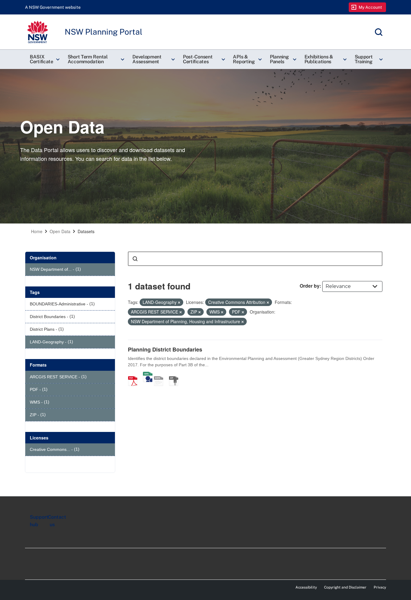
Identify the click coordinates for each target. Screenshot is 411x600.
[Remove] (179, 302)
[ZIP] (176, 375)
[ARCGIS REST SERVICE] (161, 375)
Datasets (86, 231)
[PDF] (135, 375)
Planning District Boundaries (165, 349)
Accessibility (306, 587)
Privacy (380, 587)
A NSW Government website (53, 7)
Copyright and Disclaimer (345, 587)
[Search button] (135, 259)
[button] (44, 59)
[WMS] (148, 375)
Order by (310, 285)
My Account (370, 7)
